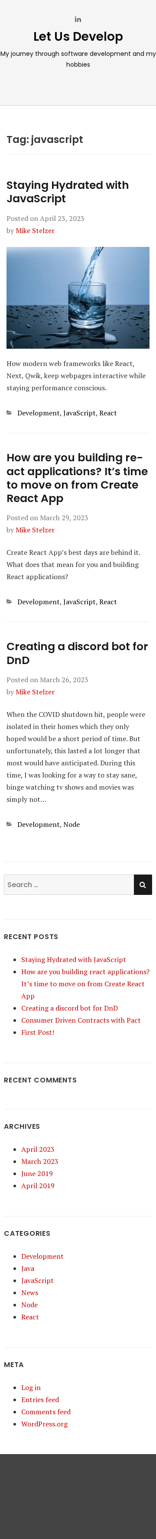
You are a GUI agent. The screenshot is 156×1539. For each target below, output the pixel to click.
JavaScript (79, 413)
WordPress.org (44, 1424)
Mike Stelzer (35, 230)
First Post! (37, 1032)
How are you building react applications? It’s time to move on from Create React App (77, 478)
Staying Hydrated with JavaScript (67, 192)
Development (38, 413)
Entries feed (40, 1399)
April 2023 (38, 1149)
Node (71, 824)
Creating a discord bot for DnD (77, 653)
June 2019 (37, 1173)
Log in (31, 1387)
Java (27, 1268)
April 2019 (38, 1185)
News (29, 1292)
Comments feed (46, 1411)
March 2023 (39, 1161)
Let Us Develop (78, 36)
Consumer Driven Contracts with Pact (81, 1020)
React (108, 413)
